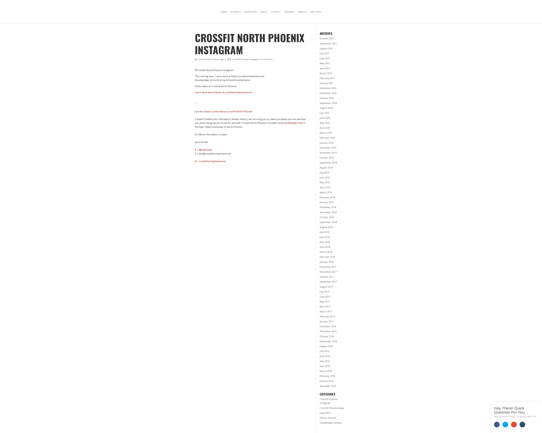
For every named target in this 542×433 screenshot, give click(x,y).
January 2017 (327, 321)
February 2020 (327, 137)
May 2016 (325, 361)
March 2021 (326, 73)
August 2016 (326, 346)
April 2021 (325, 68)
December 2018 (328, 207)
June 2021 (325, 58)
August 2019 (326, 167)
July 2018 (324, 232)
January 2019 (327, 202)
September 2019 (328, 162)
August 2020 (326, 108)
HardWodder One (293, 122)
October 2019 (327, 157)
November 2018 (328, 212)
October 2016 (327, 336)
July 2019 (324, 172)
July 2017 (324, 291)
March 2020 (326, 132)
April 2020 (325, 127)
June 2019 (325, 177)
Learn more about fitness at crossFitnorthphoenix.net (223, 92)
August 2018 (326, 227)
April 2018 (325, 247)
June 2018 (325, 237)
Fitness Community (214, 111)
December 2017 (328, 266)
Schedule (235, 12)
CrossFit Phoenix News (332, 408)
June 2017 (325, 296)
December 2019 (328, 147)
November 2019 (328, 152)
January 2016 (327, 381)
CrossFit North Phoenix (208, 59)
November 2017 (328, 271)
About (264, 12)
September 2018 (328, 222)
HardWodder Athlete (330, 422)
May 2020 (325, 122)
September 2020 (328, 103)
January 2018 (327, 262)
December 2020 (328, 88)
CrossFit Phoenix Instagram (246, 59)
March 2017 (326, 311)
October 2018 (327, 217)
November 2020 (328, 93)
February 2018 (327, 256)
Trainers (289, 12)
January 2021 (327, 83)
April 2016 (325, 366)
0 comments (267, 59)
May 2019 (325, 182)
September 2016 (328, 341)
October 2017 (327, 276)
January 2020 (327, 142)
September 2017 (328, 281)
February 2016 (327, 376)
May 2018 (325, 242)
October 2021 (327, 38)
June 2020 (325, 118)
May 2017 (325, 301)
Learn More (250, 12)
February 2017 (327, 316)
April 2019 (325, 187)
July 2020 (324, 112)
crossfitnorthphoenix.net (212, 161)
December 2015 (328, 386)
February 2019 (327, 197)
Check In (301, 12)
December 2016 (328, 326)
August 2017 (326, 286)
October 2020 (327, 98)
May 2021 (325, 63)
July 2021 (324, 53)
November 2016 (328, 331)
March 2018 (326, 252)
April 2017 (325, 306)
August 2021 (326, 48)
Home (224, 12)
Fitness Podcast (328, 417)
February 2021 (327, 78)
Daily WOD (315, 12)
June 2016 (325, 356)
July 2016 (324, 351)
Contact (276, 12)
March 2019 (326, 192)
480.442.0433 (205, 149)
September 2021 (328, 43)
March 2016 (326, 371)
